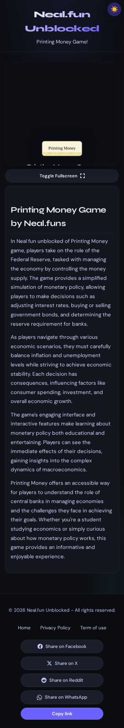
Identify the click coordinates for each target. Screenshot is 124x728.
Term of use (93, 628)
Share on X (66, 663)
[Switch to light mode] (114, 9)
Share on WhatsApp (66, 697)
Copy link (62, 714)
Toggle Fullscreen (59, 176)
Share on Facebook (65, 646)
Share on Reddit (66, 680)
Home (24, 628)
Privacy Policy (55, 628)
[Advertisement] (62, 88)
